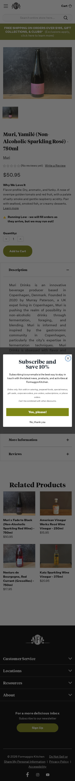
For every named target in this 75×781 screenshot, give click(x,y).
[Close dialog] (68, 358)
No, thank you (37, 422)
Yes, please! (37, 412)
